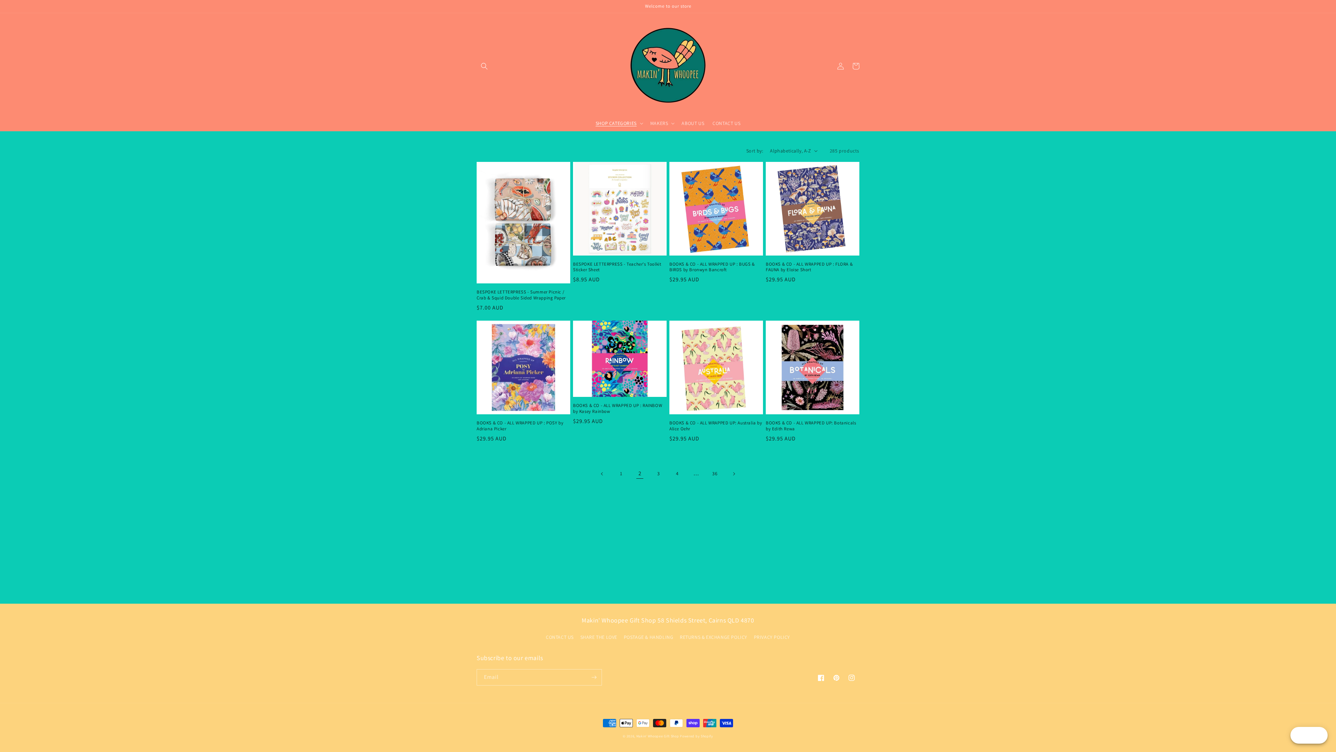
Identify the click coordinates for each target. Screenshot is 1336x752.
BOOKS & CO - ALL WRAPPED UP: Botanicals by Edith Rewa (811, 426)
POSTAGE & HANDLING (649, 637)
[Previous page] (602, 473)
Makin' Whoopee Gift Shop (657, 736)
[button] (484, 66)
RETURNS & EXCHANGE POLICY (713, 637)
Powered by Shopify (696, 736)
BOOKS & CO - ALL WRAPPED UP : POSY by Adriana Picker (520, 426)
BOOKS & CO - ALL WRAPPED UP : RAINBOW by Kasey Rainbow (617, 408)
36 (714, 473)
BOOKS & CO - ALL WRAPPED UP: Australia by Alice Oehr (715, 426)
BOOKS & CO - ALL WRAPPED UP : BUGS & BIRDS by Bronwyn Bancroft (712, 267)
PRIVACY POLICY (772, 637)
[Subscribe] (594, 677)
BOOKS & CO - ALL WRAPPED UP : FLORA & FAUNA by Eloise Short (809, 267)
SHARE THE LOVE (598, 637)
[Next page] (733, 473)
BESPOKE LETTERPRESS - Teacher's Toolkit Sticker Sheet (617, 267)
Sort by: (754, 151)
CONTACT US (560, 637)
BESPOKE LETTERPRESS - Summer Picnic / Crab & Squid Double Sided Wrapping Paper (521, 295)
